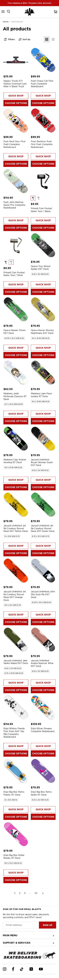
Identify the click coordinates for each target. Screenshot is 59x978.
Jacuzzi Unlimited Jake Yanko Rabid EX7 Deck (15, 662)
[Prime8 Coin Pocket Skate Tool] (43, 181)
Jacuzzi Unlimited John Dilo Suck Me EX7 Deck (43, 594)
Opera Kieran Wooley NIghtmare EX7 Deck (42, 331)
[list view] (53, 39)
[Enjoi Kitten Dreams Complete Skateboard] (43, 707)
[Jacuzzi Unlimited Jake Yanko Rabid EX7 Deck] (16, 639)
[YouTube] (41, 969)
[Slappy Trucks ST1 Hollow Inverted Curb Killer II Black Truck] (16, 60)
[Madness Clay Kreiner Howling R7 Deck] (16, 439)
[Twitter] (31, 969)
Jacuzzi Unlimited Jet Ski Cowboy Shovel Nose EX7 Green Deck (42, 528)
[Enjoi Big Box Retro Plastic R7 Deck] (16, 771)
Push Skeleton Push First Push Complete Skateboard (42, 144)
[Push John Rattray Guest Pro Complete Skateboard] (16, 181)
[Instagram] (4, 969)
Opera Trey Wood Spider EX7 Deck (40, 267)
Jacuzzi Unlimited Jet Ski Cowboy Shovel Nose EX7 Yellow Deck (15, 528)
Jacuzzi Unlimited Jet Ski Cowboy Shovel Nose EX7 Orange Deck (14, 595)
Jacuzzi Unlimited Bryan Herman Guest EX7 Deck (42, 462)
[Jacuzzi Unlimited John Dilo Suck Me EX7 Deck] (43, 570)
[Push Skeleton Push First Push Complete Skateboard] (43, 120)
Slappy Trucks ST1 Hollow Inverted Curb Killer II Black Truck (15, 84)
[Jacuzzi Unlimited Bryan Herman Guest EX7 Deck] (43, 439)
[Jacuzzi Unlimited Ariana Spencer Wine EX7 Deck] (43, 639)
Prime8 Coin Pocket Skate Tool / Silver (14, 274)
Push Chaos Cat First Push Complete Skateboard (42, 84)
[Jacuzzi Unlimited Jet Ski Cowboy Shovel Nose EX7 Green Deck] (43, 505)
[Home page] (29, 12)
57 (36, 893)
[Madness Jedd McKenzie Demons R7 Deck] (16, 372)
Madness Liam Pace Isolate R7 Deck (41, 395)
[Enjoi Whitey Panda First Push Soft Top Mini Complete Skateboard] (16, 707)
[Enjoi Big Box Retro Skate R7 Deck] (43, 771)
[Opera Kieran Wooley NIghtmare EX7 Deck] (43, 309)
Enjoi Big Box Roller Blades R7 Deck (13, 856)
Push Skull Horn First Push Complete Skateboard (14, 144)
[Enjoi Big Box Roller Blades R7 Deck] (16, 834)
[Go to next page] (43, 893)
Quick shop (15, 95)
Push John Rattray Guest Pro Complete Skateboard (14, 205)
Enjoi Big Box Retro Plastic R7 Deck (13, 793)
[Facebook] (13, 969)
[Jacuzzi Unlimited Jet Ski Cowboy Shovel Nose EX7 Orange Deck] (16, 570)
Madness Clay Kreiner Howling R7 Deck (14, 461)
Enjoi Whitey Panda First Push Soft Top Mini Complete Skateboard (13, 732)
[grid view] (47, 39)
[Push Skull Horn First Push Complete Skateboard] (16, 120)
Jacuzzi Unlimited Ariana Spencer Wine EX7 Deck (42, 663)
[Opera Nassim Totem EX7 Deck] (16, 309)
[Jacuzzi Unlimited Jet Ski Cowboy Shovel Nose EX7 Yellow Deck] (16, 505)
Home (5, 21)
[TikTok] (21, 969)
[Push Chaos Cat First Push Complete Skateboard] (43, 60)
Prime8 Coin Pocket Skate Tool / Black (41, 210)
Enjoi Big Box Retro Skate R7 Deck (41, 793)
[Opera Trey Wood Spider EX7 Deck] (43, 245)
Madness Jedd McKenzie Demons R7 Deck (14, 396)
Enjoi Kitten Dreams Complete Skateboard (42, 730)
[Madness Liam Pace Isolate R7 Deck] (43, 372)
